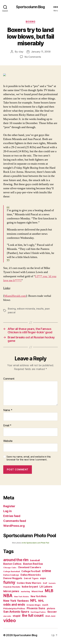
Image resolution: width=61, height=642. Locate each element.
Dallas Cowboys (11, 575)
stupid (16, 615)
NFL (33, 600)
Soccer (52, 611)
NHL (41, 600)
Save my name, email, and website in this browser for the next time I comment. (29, 458)
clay (21, 51)
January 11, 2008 (40, 51)
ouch (45, 604)
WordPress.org (14, 525)
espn (43, 578)
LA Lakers (46, 586)
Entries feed (11, 516)
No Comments (33, 56)
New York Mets (39, 596)
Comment (8, 378)
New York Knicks (21, 597)
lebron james (11, 591)
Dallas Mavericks (30, 574)
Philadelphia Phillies (14, 608)
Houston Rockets (11, 587)
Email (7, 425)
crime (46, 571)
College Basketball (11, 571)
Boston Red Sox (33, 563)
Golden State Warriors (29, 583)
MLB (49, 590)
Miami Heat (37, 591)
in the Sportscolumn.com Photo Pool (35, 543)
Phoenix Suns (36, 608)
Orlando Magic (34, 605)
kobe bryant (30, 586)
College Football (30, 571)
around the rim (15, 560)
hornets (52, 583)
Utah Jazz (50, 616)
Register (9, 506)
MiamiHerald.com (15, 296)
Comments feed (14, 521)
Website (8, 441)
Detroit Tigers (31, 578)
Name (7, 410)
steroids (7, 616)
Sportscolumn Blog (30, 7)
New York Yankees (16, 600)
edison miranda (26, 308)
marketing (25, 591)
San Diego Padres (38, 612)
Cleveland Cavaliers (29, 567)
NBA (8, 595)
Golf (45, 583)
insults (40, 308)
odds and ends (14, 604)
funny (9, 582)
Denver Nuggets (12, 578)
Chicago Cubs (9, 567)
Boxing (30, 21)
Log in (7, 511)
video (9, 620)
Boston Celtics (12, 563)
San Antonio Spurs (16, 611)
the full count (33, 615)
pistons (51, 608)
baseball (35, 560)
